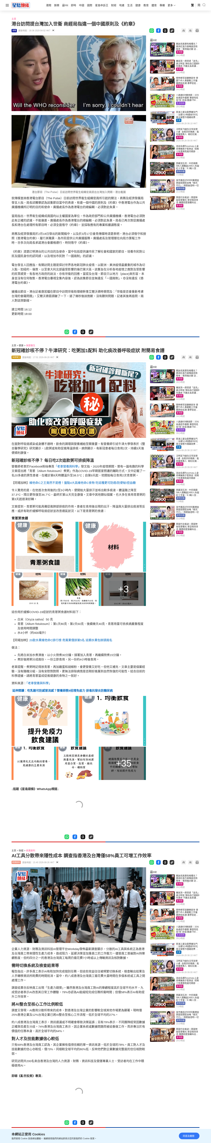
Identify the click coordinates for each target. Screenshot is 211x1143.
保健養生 (30, 345)
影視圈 (180, 52)
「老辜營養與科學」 (67, 466)
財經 (21, 850)
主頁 (14, 18)
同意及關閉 (188, 1136)
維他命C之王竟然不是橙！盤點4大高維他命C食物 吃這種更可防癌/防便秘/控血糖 (82, 482)
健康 (21, 345)
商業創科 (30, 850)
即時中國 (181, 172)
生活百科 (181, 103)
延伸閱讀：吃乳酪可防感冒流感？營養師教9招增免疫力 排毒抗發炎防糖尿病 (62, 690)
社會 (179, 120)
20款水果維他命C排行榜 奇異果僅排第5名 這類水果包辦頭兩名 (70, 640)
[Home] (20, 5)
